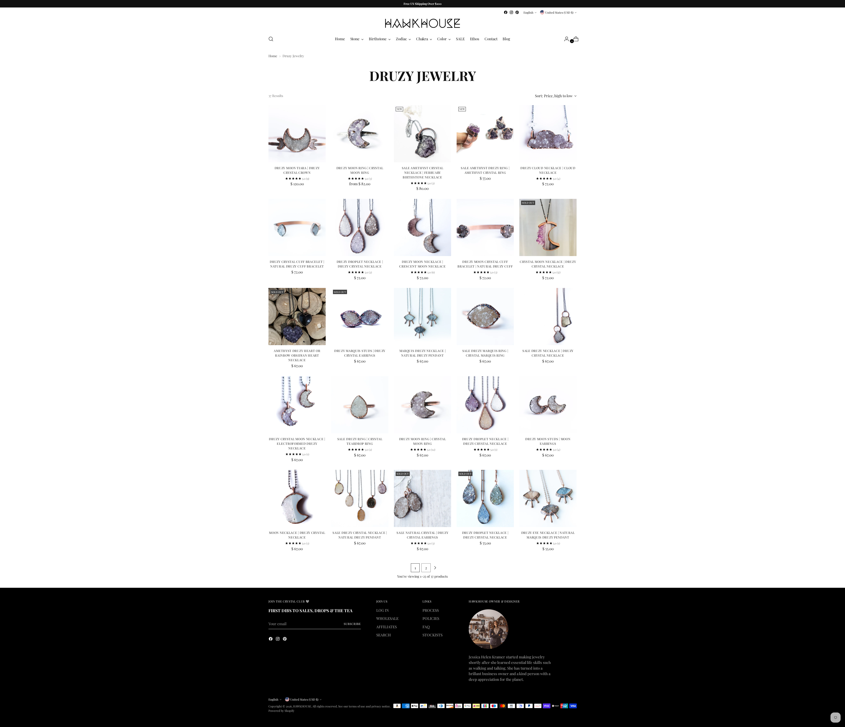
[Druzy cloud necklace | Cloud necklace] (548, 133)
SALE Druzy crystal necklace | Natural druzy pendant (359, 535)
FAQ (426, 626)
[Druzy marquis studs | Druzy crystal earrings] (359, 316)
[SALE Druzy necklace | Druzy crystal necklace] (548, 316)
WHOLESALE (387, 618)
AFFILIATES (386, 626)
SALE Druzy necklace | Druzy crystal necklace (547, 353)
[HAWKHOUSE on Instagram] (511, 12)
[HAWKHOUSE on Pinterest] (517, 12)
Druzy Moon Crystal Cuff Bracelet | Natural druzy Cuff (485, 264)
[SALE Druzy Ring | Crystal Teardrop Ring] (359, 404)
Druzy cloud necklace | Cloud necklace (547, 170)
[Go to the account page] (564, 39)
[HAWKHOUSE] (422, 23)
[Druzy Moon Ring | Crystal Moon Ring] (359, 133)
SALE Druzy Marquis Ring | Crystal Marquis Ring (485, 353)
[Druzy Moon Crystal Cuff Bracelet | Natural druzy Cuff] (485, 227)
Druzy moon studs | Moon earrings (547, 441)
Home (272, 56)
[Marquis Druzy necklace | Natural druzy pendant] (422, 316)
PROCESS (430, 610)
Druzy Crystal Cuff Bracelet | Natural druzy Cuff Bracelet (297, 264)
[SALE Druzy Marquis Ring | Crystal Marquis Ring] (485, 316)
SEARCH (383, 634)
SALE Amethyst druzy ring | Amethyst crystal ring (485, 170)
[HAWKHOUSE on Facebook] (506, 12)
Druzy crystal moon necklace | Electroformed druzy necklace (297, 443)
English (528, 12)
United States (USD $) (559, 12)
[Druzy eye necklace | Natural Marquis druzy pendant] (548, 498)
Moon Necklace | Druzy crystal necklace (297, 535)
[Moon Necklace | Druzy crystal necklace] (297, 498)
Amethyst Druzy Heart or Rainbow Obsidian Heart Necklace (297, 355)
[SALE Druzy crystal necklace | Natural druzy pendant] (359, 498)
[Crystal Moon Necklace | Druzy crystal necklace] (548, 227)
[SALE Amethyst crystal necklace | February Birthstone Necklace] (422, 133)
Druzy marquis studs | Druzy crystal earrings (359, 353)
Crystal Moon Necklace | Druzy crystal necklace (548, 264)
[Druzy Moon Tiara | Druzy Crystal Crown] (297, 133)
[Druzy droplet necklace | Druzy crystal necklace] (359, 227)
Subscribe (352, 624)
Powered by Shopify (281, 710)
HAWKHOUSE (302, 706)
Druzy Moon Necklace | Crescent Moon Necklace (422, 264)
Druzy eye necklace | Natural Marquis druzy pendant (548, 535)
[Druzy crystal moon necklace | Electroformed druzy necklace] (297, 404)
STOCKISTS (432, 634)
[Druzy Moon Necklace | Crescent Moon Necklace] (422, 227)
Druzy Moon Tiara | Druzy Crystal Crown (297, 170)
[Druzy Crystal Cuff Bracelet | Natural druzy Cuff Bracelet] (297, 227)
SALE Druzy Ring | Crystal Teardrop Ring (359, 441)
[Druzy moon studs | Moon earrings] (548, 404)
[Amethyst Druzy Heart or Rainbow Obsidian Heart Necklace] (297, 316)
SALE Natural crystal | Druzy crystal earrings (422, 535)
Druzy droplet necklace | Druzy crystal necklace (360, 264)
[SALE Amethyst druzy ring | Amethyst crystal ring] (485, 133)
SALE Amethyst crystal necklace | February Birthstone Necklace (422, 172)
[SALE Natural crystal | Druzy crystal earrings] (422, 498)
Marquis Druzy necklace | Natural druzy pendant (422, 353)
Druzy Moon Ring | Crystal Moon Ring (359, 170)
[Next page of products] (435, 567)
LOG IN (382, 610)
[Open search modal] (270, 39)
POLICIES (430, 618)
